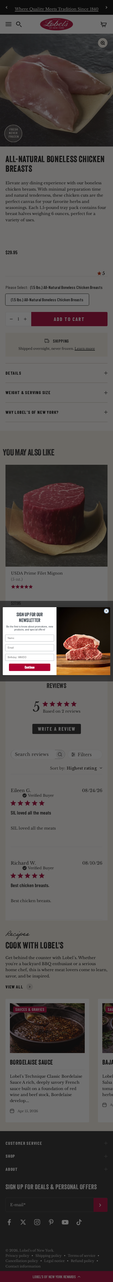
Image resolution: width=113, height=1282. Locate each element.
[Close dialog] (106, 611)
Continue (30, 667)
